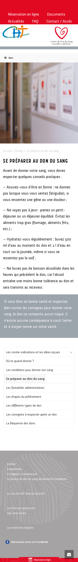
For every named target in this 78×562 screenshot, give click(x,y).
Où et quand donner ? (20, 361)
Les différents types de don (23, 405)
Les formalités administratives (25, 388)
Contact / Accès (59, 21)
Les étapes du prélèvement (23, 397)
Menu (11, 57)
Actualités (16, 21)
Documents (56, 14)
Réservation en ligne (23, 14)
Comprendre (14, 469)
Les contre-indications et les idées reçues (33, 352)
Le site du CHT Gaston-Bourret (26, 493)
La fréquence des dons (20, 423)
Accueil (7, 151)
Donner (19, 151)
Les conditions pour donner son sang (29, 370)
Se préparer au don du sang (25, 379)
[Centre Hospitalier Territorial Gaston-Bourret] (17, 31)
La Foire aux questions (21, 508)
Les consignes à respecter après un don (31, 414)
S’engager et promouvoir (22, 474)
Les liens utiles (16, 513)
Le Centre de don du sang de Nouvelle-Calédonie (37, 479)
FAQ (35, 21)
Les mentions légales (20, 527)
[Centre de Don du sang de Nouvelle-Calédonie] (61, 38)
